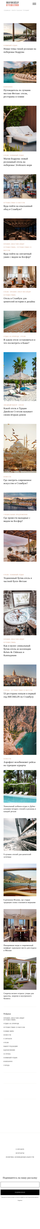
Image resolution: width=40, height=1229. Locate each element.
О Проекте (20, 1149)
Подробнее (20, 1200)
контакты (20, 1153)
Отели (6, 155)
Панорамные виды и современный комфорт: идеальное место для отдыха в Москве (20, 948)
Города (7, 690)
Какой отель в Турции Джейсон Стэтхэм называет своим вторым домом (18, 411)
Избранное (8, 87)
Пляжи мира (9, 1031)
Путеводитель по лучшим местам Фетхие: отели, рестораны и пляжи (17, 93)
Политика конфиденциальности (20, 1157)
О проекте (8, 1039)
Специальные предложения (15, 514)
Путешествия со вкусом (14, 203)
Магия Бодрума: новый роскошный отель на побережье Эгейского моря (18, 161)
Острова (7, 1054)
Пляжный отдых (10, 45)
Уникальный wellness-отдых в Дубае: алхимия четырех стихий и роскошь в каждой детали (20, 808)
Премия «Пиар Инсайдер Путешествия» (14, 1019)
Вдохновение (9, 1050)
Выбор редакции (11, 1046)
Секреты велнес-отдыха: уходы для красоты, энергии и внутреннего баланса (19, 996)
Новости (7, 477)
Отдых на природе (11, 336)
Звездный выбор (10, 405)
